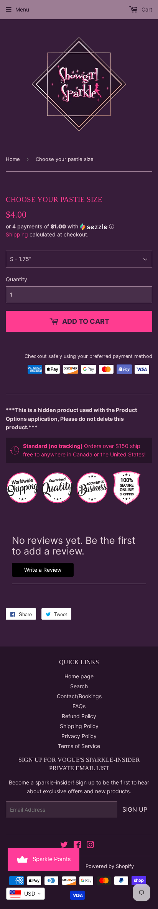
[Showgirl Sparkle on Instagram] (90, 845)
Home (13, 159)
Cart (146, 9)
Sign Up (134, 809)
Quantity (16, 279)
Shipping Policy (79, 726)
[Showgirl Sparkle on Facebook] (77, 845)
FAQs (79, 706)
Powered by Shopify (110, 866)
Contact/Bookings (79, 696)
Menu (22, 9)
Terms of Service (79, 746)
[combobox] (25, 894)
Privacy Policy (79, 736)
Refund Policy (79, 716)
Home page (79, 676)
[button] (79, 226)
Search (79, 686)
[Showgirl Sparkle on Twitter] (64, 845)
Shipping (17, 234)
